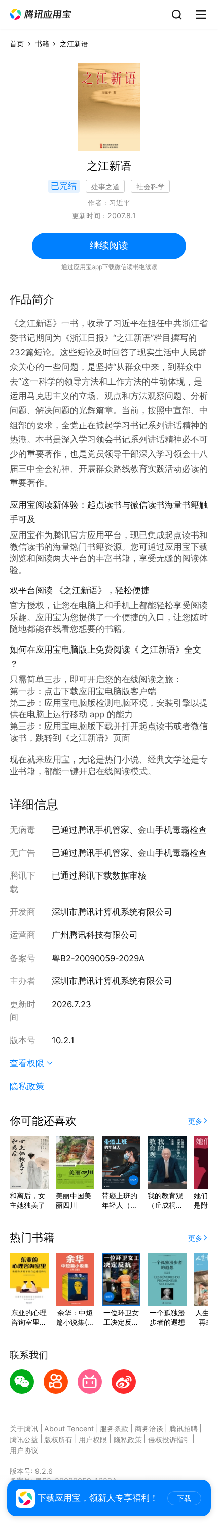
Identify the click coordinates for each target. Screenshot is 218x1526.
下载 (184, 1498)
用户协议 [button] (24, 1450)
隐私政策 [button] (27, 1086)
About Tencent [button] (69, 1428)
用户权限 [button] (93, 1439)
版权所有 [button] (58, 1439)
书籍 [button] (42, 43)
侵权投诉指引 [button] (169, 1439)
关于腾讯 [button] (24, 1428)
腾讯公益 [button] (24, 1439)
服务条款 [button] (114, 1428)
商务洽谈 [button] (149, 1428)
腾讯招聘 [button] (183, 1428)
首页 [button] (17, 43)
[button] (40, 14)
